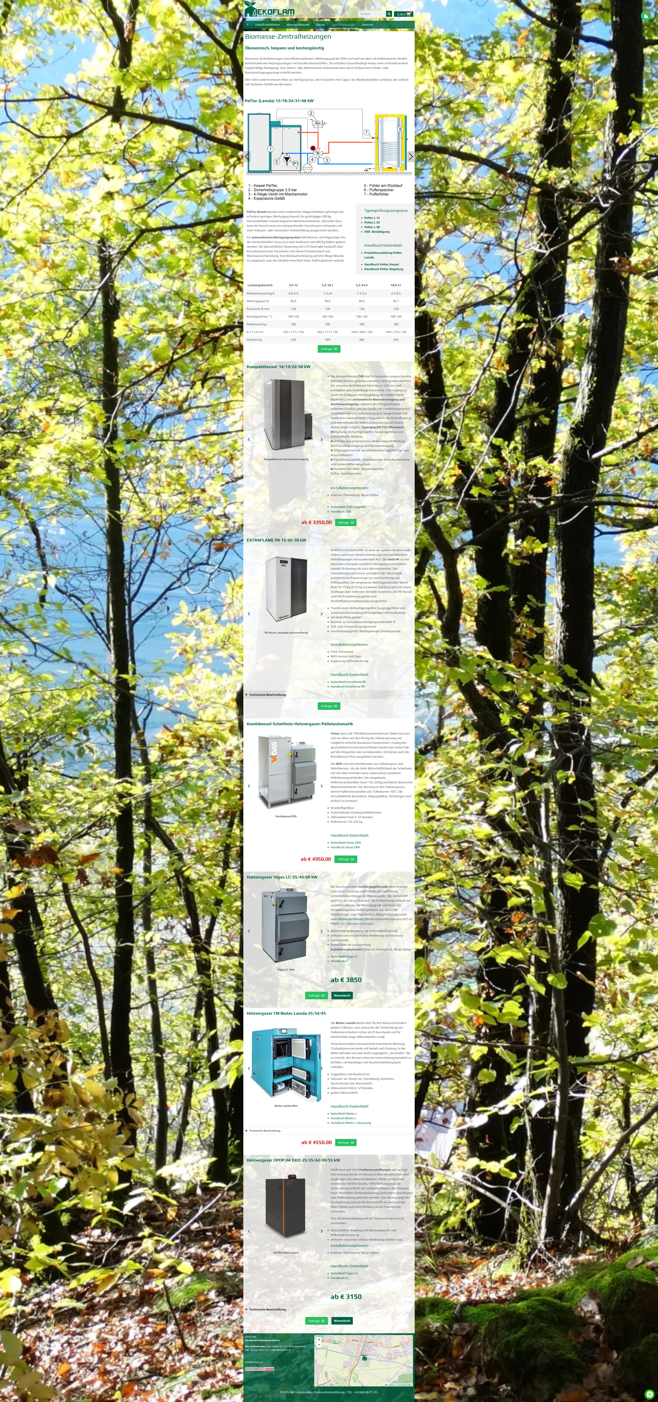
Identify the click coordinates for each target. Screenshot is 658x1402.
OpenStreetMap (404, 1384)
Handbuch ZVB (341, 511)
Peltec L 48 (372, 227)
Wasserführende (298, 24)
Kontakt (367, 24)
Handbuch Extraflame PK (348, 686)
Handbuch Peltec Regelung (383, 269)
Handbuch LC (340, 961)
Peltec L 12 (372, 218)
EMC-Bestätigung (377, 231)
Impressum (304, 1392)
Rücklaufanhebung (351, 919)
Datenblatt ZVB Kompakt (348, 507)
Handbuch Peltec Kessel (381, 264)
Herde (320, 24)
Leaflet (390, 1384)
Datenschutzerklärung (329, 1392)
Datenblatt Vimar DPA (346, 842)
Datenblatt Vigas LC (344, 956)
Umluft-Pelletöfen (267, 24)
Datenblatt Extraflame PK (348, 682)
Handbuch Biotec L (343, 1118)
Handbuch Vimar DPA (345, 847)
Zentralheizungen (344, 24)
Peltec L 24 (372, 222)
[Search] (389, 14)
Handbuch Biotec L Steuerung (351, 1123)
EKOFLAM (287, 1392)
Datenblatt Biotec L (344, 1113)
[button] (411, 156)
